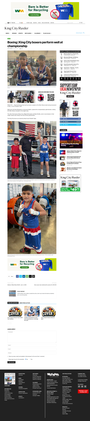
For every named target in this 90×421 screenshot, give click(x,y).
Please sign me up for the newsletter (16, 359)
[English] (20, 22)
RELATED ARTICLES (13, 303)
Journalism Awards (82, 376)
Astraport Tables (36, 395)
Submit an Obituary (37, 379)
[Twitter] (20, 276)
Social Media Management (52, 398)
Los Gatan (64, 393)
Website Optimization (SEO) (53, 396)
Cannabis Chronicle (66, 411)
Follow (78, 121)
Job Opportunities (82, 375)
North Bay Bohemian (66, 382)
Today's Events (36, 385)
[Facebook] (80, 23)
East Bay (64, 412)
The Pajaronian (65, 400)
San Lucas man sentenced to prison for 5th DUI (45, 285)
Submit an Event (36, 386)
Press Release (7, 394)
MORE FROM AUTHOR (24, 303)
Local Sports (21, 397)
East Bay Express (66, 377)
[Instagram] (82, 23)
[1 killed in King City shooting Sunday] (71, 140)
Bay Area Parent (65, 408)
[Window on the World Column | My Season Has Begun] (62, 169)
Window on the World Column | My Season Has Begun (74, 168)
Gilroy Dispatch (65, 388)
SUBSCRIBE (7, 385)
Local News (21, 379)
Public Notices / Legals (52, 381)
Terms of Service (8, 397)
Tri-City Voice (65, 403)
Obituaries (35, 375)
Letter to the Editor (8, 393)
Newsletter (6, 390)
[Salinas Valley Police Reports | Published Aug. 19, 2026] (62, 152)
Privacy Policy (7, 395)
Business (20, 381)
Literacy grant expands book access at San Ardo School (74, 157)
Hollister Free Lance (66, 390)
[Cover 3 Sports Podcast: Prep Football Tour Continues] (15, 311)
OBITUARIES (35, 373)
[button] (80, 33)
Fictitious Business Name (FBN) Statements (52, 383)
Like (79, 118)
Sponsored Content (51, 399)
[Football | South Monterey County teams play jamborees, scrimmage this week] (32, 311)
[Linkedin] (23, 276)
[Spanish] (22, 22)
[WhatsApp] (27, 276)
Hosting (48, 395)
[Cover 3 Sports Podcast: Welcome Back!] (48, 311)
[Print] (33, 276)
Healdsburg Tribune (66, 389)
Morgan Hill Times (66, 395)
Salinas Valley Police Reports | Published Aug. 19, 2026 (74, 151)
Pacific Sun (64, 383)
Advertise (21, 375)
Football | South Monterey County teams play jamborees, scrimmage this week (31, 319)
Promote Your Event (37, 388)
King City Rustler (66, 392)
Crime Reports (22, 382)
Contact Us (6, 391)
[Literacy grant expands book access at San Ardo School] (62, 158)
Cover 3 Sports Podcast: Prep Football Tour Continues (74, 163)
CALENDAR (35, 382)
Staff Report (10, 48)
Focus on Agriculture (23, 393)
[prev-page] (8, 323)
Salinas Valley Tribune (67, 399)
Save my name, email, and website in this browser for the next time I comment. (27, 356)
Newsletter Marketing (51, 402)
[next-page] (10, 323)
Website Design (50, 394)
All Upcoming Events (37, 383)
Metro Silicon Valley (66, 380)
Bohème (64, 409)
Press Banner (65, 396)
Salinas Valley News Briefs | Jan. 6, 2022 (16, 285)
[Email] (30, 276)
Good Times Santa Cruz (67, 379)
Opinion (20, 383)
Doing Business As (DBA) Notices (52, 386)
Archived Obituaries (37, 376)
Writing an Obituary (37, 377)
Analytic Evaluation (51, 401)
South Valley (65, 413)
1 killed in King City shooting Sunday (70, 144)
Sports (9, 38)
